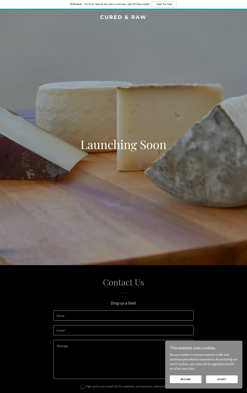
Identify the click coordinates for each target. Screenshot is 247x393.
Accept (222, 379)
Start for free (164, 4)
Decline (186, 379)
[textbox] (123, 316)
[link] (123, 18)
